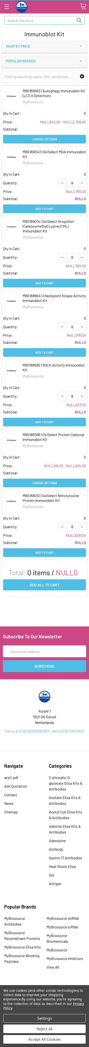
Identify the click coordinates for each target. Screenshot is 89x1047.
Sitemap (11, 812)
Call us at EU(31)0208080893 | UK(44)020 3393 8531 (44, 731)
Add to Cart (44, 209)
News (9, 803)
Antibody (56, 849)
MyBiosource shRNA (63, 918)
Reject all (44, 1028)
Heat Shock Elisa (62, 866)
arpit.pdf (11, 777)
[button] (82, 76)
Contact (10, 794)
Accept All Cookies (44, 1039)
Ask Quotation (15, 786)
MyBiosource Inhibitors (65, 958)
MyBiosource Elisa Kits (22, 947)
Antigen (55, 883)
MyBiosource (57, 950)
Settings (44, 1018)
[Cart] (83, 6)
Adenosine (57, 840)
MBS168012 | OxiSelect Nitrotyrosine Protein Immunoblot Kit (51, 498)
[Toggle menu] (6, 6)
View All (53, 967)
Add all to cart (45, 584)
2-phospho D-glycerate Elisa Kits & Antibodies (65, 783)
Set (51, 875)
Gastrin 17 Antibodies (65, 857)
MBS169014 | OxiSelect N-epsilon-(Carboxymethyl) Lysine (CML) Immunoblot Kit (49, 226)
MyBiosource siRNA (62, 927)
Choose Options (44, 139)
